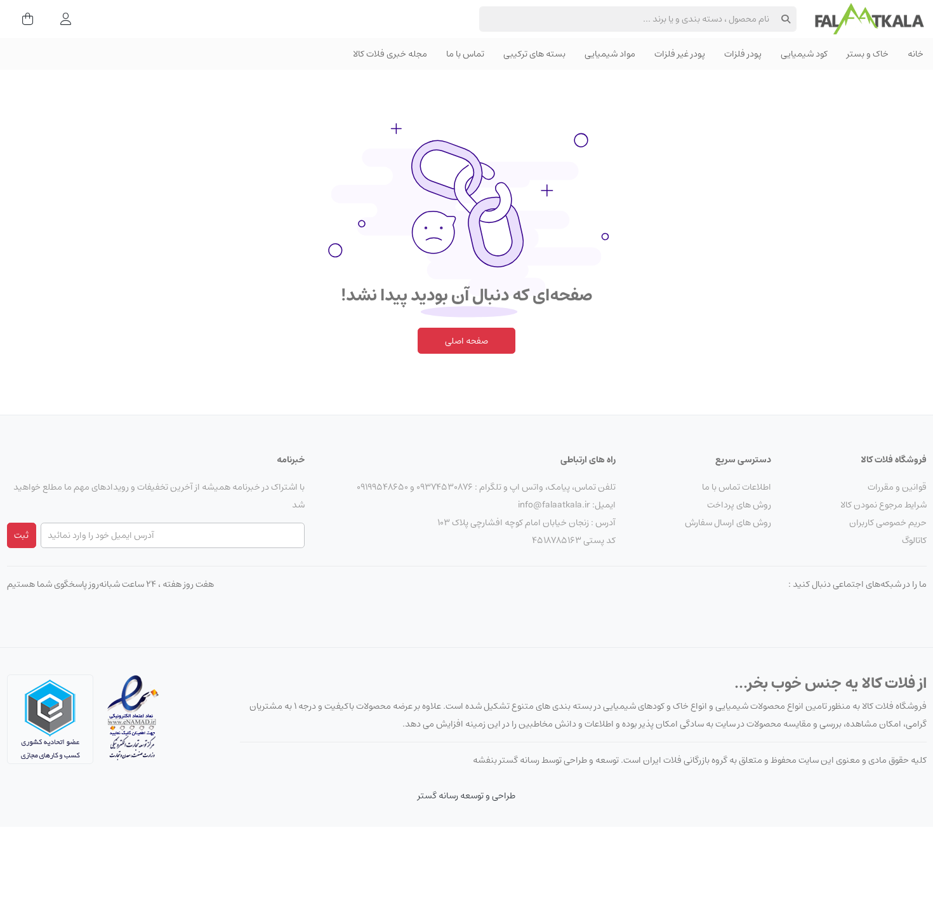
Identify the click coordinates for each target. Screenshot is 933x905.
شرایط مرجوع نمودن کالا (883, 505)
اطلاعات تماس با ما (736, 487)
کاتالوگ (914, 540)
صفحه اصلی (466, 341)
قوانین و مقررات (897, 487)
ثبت (21, 535)
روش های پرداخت (739, 505)
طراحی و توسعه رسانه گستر (466, 795)
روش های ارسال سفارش (728, 522)
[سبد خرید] (24, 19)
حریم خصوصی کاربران (888, 522)
